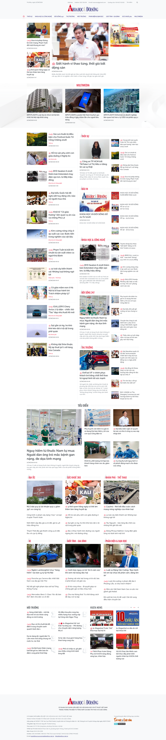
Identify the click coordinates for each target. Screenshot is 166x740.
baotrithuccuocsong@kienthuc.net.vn (42, 736)
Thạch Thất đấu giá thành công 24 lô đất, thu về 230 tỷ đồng (43, 532)
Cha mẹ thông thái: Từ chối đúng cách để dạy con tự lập (82, 595)
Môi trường (81, 16)
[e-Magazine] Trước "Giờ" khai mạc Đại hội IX (101, 629)
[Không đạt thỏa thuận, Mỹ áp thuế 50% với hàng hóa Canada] (37, 349)
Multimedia (138, 16)
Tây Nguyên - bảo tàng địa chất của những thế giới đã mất (119, 524)
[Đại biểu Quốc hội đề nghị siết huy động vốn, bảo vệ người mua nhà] (37, 198)
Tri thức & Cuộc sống (123, 720)
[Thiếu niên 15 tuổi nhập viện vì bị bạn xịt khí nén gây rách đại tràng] (115, 338)
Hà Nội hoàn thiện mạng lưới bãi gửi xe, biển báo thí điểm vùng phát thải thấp (39, 650)
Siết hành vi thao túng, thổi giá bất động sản (78, 65)
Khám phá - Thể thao (55, 277)
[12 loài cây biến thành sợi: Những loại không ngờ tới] (37, 274)
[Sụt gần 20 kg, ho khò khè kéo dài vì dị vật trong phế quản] (37, 330)
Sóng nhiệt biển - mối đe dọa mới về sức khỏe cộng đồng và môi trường (38, 614)
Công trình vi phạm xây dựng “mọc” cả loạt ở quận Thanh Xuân (44, 516)
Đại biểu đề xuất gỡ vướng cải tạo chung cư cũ (128, 311)
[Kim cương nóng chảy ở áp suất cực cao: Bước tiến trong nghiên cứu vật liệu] (37, 236)
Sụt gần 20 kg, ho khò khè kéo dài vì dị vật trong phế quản (61, 328)
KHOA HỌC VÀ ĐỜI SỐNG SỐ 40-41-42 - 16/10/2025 (129, 207)
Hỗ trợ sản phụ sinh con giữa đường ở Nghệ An (61, 154)
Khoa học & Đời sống (83, 8)
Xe (30, 541)
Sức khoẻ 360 (127, 16)
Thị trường (70, 16)
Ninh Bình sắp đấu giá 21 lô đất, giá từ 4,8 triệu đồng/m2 (43, 524)
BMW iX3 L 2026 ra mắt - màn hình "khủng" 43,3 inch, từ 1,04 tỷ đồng (129, 257)
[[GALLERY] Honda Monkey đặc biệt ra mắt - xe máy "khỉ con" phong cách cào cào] (115, 282)
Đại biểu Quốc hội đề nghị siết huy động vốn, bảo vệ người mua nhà (62, 196)
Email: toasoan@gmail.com (97, 2)
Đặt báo (70, 2)
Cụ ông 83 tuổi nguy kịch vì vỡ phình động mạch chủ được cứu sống (125, 463)
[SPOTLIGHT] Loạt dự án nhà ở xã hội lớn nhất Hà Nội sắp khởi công (43, 116)
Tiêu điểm (83, 405)
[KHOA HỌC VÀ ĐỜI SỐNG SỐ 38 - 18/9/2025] (115, 230)
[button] (131, 607)
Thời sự (29, 16)
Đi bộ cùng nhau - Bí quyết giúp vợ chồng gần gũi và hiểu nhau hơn (80, 587)
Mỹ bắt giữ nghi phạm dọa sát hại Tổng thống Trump (43, 587)
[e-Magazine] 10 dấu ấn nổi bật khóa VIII (127, 629)
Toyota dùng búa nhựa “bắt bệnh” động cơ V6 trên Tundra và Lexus (128, 246)
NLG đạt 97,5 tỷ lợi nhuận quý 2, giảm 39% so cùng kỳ (43, 507)
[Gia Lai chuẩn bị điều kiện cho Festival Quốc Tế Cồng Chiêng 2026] (37, 139)
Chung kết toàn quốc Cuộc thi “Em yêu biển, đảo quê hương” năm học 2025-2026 (129, 143)
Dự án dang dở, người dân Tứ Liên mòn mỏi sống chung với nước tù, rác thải (39, 638)
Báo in (85, 189)
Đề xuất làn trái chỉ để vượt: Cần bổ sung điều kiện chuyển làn (120, 598)
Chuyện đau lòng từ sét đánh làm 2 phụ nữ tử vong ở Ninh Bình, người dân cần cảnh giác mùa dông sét (128, 325)
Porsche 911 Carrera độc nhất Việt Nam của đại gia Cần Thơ (43, 579)
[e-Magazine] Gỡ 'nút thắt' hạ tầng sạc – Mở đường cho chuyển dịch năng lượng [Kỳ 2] (70, 627)
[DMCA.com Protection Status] (120, 723)
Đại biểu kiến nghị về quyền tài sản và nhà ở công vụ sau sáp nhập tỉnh (126, 431)
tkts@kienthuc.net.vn (61, 736)
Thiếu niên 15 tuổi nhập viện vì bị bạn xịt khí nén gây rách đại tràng (129, 337)
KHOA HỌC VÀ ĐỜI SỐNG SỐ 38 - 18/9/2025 (129, 229)
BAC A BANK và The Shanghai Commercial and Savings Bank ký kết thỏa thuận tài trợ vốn (129, 395)
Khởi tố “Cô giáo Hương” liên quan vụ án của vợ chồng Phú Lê (62, 215)
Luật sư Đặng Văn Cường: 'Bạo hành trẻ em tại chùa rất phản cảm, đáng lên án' (121, 573)
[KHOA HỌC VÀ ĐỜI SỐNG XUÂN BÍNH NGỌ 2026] (115, 195)
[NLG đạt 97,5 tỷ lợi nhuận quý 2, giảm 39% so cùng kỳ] (44, 492)
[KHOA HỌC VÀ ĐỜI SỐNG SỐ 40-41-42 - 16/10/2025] (115, 207)
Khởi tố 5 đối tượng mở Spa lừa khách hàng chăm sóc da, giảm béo (96, 463)
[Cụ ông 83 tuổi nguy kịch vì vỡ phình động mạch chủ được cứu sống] (126, 450)
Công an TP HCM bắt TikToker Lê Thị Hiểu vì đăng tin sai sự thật (93, 164)
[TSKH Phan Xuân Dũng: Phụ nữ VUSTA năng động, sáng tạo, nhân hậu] (101, 641)
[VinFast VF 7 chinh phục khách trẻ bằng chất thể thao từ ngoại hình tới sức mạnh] (94, 360)
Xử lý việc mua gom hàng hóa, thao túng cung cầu (70, 639)
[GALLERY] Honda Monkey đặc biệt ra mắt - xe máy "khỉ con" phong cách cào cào (129, 282)
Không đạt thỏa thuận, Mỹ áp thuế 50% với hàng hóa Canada (61, 347)
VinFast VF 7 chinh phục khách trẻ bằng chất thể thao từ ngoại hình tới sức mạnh (94, 375)
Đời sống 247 (59, 16)
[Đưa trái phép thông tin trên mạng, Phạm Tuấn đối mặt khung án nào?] (38, 30)
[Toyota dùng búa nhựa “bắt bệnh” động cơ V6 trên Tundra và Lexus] (115, 246)
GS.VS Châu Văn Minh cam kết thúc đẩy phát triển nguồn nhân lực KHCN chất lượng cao (127, 655)
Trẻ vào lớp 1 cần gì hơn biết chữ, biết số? (128, 382)
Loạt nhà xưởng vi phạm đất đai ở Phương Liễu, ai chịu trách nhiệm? (120, 582)
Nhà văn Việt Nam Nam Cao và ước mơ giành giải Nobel (121, 590)
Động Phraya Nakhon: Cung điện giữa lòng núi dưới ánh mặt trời (120, 532)
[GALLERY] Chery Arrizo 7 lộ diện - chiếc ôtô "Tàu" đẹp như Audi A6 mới (61, 309)
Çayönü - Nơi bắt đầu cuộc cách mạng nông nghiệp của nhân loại (119, 507)
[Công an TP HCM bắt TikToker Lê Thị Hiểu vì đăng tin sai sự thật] (94, 149)
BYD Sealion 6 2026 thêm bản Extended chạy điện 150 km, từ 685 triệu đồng (61, 175)
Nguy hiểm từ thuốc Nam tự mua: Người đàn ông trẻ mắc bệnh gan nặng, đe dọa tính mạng (93, 322)
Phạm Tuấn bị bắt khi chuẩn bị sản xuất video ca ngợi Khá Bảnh (61, 252)
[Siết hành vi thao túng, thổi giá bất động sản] (80, 41)
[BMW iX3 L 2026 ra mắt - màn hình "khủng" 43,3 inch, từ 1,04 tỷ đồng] (115, 258)
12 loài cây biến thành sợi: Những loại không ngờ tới (61, 271)
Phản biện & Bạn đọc (96, 16)
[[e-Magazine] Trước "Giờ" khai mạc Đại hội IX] (101, 618)
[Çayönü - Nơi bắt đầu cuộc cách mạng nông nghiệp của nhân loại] (121, 492)
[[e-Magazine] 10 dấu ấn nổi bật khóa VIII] (127, 618)
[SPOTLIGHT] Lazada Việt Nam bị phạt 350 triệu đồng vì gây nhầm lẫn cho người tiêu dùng (82, 117)
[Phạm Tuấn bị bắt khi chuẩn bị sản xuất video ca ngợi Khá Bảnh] (37, 255)
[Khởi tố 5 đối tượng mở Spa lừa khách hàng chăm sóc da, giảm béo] (97, 450)
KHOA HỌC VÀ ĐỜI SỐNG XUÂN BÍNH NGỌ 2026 (129, 194)
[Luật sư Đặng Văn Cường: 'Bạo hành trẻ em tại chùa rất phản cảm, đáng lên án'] (121, 556)
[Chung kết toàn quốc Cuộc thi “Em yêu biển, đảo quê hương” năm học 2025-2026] (115, 143)
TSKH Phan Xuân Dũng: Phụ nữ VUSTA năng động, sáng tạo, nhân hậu (100, 653)
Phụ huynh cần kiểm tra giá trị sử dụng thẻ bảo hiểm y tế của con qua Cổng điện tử (128, 300)
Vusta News (96, 607)
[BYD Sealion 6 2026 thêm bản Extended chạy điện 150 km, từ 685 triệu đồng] (37, 176)
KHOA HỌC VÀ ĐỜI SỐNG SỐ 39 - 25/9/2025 (129, 217)
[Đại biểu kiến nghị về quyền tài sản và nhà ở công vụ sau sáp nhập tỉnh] (126, 417)
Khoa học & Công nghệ (43, 16)
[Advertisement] (83, 675)
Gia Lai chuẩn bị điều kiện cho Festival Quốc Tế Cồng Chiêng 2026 (61, 137)
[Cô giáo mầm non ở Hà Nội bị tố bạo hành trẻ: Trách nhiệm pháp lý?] (37, 292)
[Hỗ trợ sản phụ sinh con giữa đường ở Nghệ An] (37, 158)
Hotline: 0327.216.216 (81, 2)
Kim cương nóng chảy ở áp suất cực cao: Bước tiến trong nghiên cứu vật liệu (61, 234)
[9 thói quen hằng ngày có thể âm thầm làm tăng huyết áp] (38, 59)
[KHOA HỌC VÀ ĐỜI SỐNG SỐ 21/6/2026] (94, 202)
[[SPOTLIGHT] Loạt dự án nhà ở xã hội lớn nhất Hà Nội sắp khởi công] (44, 101)
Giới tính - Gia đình (113, 16)
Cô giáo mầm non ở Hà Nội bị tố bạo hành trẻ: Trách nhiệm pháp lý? (61, 290)
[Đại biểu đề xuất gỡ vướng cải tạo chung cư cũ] (115, 312)
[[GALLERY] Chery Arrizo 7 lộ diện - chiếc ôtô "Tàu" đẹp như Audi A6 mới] (37, 311)
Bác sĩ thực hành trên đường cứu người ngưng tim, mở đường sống (82, 532)
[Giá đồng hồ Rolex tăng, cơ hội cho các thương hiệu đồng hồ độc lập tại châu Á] (115, 371)
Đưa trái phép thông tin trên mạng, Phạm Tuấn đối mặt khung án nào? (37, 42)
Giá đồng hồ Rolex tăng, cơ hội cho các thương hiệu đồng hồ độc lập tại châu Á (129, 371)
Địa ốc (32, 477)
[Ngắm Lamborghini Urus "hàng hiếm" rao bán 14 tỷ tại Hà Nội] (44, 556)
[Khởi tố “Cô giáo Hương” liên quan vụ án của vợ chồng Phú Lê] (37, 217)
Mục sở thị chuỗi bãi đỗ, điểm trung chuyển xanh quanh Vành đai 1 (38, 626)
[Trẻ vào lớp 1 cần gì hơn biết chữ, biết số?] (115, 383)
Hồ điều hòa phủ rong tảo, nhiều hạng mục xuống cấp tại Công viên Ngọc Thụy (69, 614)
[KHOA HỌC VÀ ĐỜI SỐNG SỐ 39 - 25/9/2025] (115, 219)
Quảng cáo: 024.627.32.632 (116, 2)
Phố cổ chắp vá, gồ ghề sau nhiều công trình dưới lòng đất (70, 651)
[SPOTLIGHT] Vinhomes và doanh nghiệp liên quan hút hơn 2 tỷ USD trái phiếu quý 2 (121, 116)
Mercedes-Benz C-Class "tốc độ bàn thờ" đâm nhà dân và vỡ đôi (44, 595)
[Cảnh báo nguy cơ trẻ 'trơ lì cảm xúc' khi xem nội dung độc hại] (83, 556)
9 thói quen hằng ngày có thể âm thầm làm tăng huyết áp (38, 72)
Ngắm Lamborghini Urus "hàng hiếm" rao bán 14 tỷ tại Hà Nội (43, 571)
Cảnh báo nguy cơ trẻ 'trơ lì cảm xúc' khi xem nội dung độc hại (82, 571)
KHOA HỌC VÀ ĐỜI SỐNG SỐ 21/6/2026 (94, 215)
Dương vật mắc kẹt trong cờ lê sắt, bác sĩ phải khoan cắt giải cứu (82, 579)
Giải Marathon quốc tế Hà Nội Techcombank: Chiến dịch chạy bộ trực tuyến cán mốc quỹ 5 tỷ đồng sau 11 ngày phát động (129, 356)
